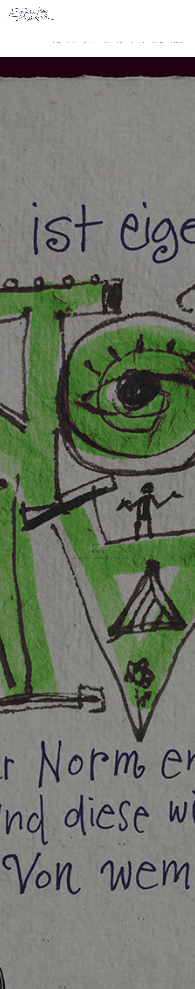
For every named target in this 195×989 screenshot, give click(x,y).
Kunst (72, 42)
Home (57, 42)
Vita (120, 42)
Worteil (158, 42)
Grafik (104, 42)
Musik (88, 42)
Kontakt (177, 42)
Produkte (137, 42)
